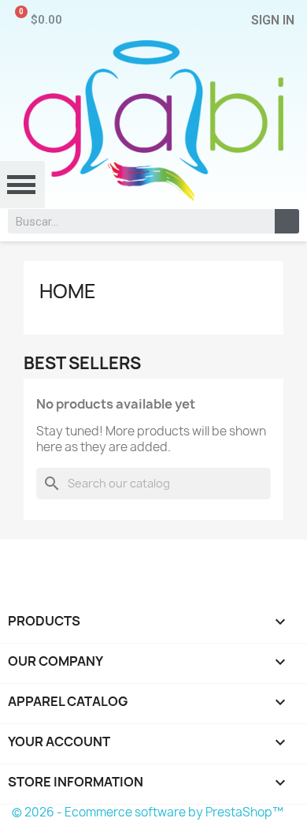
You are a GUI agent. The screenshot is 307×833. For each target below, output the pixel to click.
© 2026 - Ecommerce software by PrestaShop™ (147, 812)
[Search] (287, 221)
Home (67, 291)
